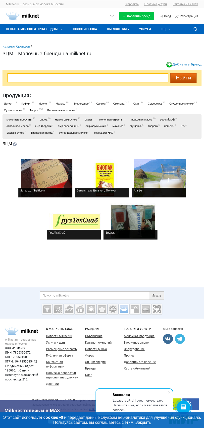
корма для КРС (104, 132)
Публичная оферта (59, 355)
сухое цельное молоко (74, 132)
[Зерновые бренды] (91, 309)
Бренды (90, 368)
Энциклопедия (95, 362)
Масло (45, 103)
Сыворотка (156, 103)
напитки (170, 125)
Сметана (121, 103)
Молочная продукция (139, 336)
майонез (118, 125)
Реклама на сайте (185, 4)
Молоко (63, 103)
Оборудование (134, 349)
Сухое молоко (14, 110)
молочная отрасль (112, 119)
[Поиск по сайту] (196, 29)
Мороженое (83, 103)
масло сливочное (67, 119)
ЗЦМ (7, 143)
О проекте (132, 4)
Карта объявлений (137, 368)
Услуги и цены (56, 342)
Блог (88, 375)
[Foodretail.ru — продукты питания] (80, 309)
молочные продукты (20, 119)
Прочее (129, 355)
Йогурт (10, 103)
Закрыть (143, 422)
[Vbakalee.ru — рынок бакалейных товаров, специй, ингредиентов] (146, 309)
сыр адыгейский (97, 125)
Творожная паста (42, 132)
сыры (90, 119)
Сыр (138, 103)
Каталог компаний (98, 342)
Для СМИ (52, 384)
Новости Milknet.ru (59, 336)
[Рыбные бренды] (69, 309)
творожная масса (142, 119)
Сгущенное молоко (183, 103)
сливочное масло (18, 125)
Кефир (27, 103)
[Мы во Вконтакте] (168, 339)
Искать (156, 295)
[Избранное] (112, 16)
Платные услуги (155, 4)
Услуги (145, 29)
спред (45, 119)
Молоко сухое (16, 132)
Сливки (102, 103)
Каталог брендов (16, 46)
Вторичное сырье (136, 342)
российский (168, 119)
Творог (36, 110)
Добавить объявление (140, 362)
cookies (50, 417)
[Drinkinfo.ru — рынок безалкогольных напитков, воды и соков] (135, 309)
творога (154, 125)
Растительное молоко (62, 110)
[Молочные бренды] (124, 309)
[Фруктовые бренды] (113, 309)
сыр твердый (44, 125)
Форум (90, 355)
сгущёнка (137, 125)
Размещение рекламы (61, 349)
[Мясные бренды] (47, 309)
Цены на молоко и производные (32, 29)
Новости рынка (84, 29)
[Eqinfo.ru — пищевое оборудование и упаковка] (58, 309)
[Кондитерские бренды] (102, 309)
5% (184, 125)
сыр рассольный (69, 125)
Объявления (117, 29)
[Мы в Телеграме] (180, 339)
